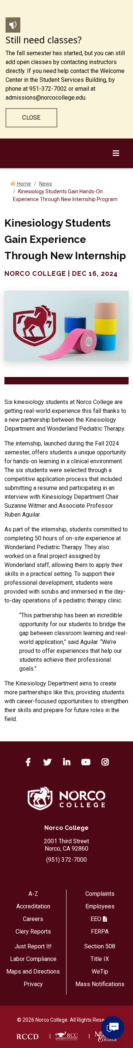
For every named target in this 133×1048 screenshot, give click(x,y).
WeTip (100, 971)
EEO (96, 918)
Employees (100, 906)
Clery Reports (33, 931)
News (45, 184)
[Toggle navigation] (117, 375)
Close (31, 117)
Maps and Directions (33, 971)
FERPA (100, 931)
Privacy (33, 984)
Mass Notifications (100, 984)
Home (23, 184)
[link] (27, 1036)
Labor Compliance (33, 958)
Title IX (100, 958)
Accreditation (33, 906)
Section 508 (99, 946)
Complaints (100, 893)
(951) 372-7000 (66, 859)
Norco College (66, 827)
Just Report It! (33, 946)
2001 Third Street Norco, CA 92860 (66, 845)
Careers (33, 918)
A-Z (33, 893)
